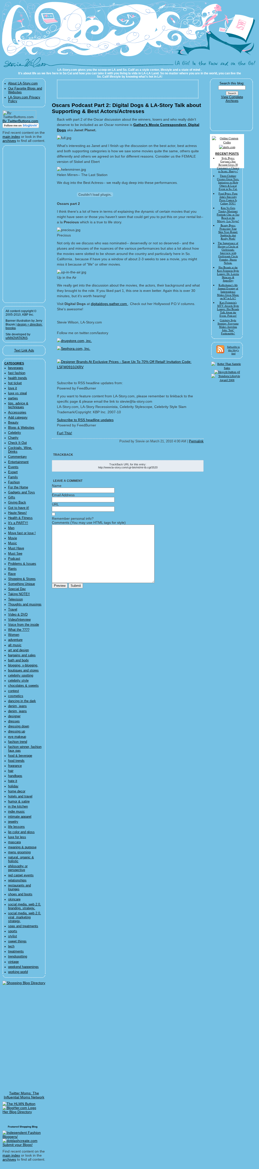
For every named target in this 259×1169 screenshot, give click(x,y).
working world (18, 972)
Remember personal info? (73, 518)
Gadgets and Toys (21, 492)
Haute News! (17, 513)
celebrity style (18, 680)
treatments (16, 951)
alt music (14, 645)
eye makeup (17, 737)
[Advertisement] (21, 224)
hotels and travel (20, 796)
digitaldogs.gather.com (109, 304)
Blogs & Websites (21, 427)
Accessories (17, 412)
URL (55, 504)
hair (10, 771)
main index (11, 137)
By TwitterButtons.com (20, 121)
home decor (16, 791)
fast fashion (16, 373)
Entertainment (18, 462)
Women (13, 635)
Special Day (17, 589)
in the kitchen (18, 806)
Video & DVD (18, 614)
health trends (17, 378)
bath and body (18, 660)
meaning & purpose (22, 847)
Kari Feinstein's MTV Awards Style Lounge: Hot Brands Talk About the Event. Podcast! (228, 309)
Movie (12, 538)
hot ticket (15, 383)
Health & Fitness (20, 518)
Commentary (17, 457)
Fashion (14, 482)
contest (13, 691)
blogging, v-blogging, (23, 665)
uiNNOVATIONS (17, 338)
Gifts (11, 497)
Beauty (13, 422)
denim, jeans (17, 706)
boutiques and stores (23, 670)
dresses (14, 721)
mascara (14, 842)
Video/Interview (19, 619)
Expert (13, 472)
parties (13, 398)
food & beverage (20, 755)
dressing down (18, 726)
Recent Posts (227, 154)
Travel (12, 609)
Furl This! (64, 433)
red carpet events (21, 875)
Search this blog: (232, 83)
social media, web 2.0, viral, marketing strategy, (24, 917)
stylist (12, 936)
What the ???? (18, 630)
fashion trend (17, 742)
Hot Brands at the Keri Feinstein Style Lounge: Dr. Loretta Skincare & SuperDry (228, 274)
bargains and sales (22, 655)
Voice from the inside (23, 624)
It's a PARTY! (18, 523)
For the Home (18, 487)
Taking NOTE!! (19, 594)
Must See (15, 553)
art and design (18, 650)
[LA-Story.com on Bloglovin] (21, 127)
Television (15, 599)
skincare (14, 899)
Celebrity (14, 433)
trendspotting (17, 956)
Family (13, 477)
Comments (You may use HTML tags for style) (89, 523)
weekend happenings (23, 967)
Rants (12, 569)
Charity (13, 438)
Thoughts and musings (24, 604)
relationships (17, 880)
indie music (16, 811)
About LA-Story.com (23, 83)
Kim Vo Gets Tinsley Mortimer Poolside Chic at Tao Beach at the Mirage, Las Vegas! (228, 214)
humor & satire (19, 801)
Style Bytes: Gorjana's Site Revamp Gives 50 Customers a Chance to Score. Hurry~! (228, 164)
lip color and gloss (21, 832)
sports (12, 931)
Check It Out (17, 443)
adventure (15, 640)
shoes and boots (20, 894)
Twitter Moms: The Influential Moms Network (24, 1095)
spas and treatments (23, 926)
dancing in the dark (22, 701)
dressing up (16, 731)
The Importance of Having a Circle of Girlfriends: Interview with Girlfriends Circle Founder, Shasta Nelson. (228, 253)
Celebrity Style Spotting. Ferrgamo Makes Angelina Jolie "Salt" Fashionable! (228, 326)
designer (14, 716)
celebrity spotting (20, 675)
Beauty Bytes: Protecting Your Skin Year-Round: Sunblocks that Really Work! (228, 232)
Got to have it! (18, 508)
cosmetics (15, 696)
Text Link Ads (24, 350)
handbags (15, 776)
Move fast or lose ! (22, 533)
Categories (14, 363)
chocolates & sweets (23, 685)
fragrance (15, 766)
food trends (16, 761)
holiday (13, 786)
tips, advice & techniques (18, 405)
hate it (12, 781)
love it (12, 388)
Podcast (14, 558)
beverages (15, 368)
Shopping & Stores (22, 579)
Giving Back (17, 502)
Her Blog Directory (17, 1112)
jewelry (13, 822)
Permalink (196, 441)
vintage (13, 962)
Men (11, 528)
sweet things (17, 941)
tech (11, 946)
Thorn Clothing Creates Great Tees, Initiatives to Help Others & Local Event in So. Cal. (228, 182)
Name (56, 486)
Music (12, 543)
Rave (12, 574)
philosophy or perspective (18, 868)
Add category (18, 417)
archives (9, 141)
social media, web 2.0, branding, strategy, (24, 906)
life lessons (16, 827)
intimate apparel (19, 816)
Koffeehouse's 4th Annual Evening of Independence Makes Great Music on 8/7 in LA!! (228, 291)
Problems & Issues (22, 564)
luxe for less (17, 837)
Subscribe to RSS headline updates (85, 420)
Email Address (63, 495)
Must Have (16, 548)
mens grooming (19, 852)
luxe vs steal (17, 393)
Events (13, 467)
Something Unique (21, 584)
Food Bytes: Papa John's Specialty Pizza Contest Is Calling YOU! (228, 198)
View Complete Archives (232, 99)
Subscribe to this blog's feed (233, 350)
